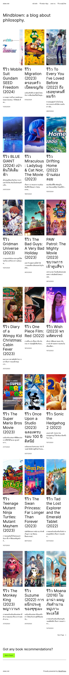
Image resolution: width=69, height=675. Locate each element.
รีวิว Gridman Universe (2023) (11, 246)
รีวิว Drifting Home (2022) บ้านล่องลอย (53, 167)
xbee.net (6, 3)
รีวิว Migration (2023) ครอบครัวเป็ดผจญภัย (34, 78)
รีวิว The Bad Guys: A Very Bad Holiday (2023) (34, 248)
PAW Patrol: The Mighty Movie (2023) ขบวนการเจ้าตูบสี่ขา (56, 253)
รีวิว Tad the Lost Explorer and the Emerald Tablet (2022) (53, 512)
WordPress (62, 671)
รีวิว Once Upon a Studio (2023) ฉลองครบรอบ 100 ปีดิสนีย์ (33, 427)
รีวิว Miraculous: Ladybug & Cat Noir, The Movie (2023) (34, 167)
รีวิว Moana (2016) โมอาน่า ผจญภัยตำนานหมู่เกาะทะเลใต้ (56, 602)
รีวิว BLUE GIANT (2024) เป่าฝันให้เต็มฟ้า (12, 165)
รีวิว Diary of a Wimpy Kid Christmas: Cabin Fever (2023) (12, 340)
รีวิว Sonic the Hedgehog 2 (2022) (55, 421)
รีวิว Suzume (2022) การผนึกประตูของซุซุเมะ (34, 600)
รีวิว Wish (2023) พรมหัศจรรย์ (55, 331)
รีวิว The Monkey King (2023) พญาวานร (11, 600)
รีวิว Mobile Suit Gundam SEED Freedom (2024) (12, 80)
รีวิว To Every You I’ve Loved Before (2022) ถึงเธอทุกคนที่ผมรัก (55, 82)
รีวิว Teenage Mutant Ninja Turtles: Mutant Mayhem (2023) (10, 515)
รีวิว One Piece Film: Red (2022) (34, 331)
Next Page (62, 635)
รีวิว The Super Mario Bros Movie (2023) (12, 423)
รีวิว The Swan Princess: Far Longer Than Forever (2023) (34, 512)
